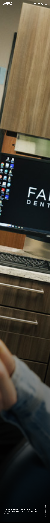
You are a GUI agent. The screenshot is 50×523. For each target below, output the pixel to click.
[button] (45, 511)
